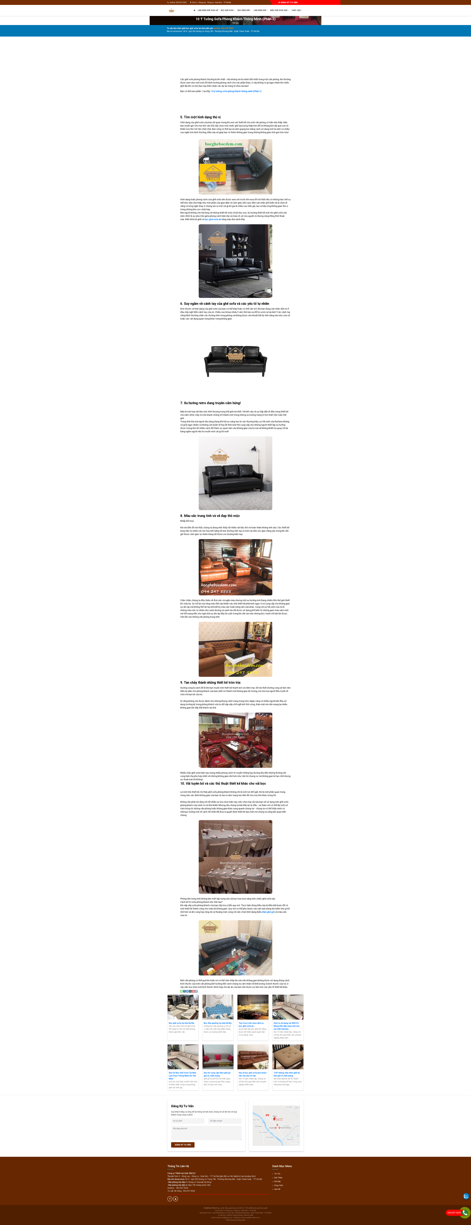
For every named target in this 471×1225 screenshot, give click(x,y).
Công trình (278, 1185)
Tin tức (235, 23)
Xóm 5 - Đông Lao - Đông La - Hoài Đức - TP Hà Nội (211, 2)
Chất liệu (296, 10)
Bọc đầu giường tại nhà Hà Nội (218, 1023)
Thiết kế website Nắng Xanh (235, 1220)
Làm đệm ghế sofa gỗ (208, 10)
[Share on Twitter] (187, 991)
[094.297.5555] (466, 1196)
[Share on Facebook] (184, 991)
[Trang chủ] (194, 10)
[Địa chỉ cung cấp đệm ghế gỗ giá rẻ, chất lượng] (218, 1057)
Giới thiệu (278, 1178)
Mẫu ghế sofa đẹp (279, 10)
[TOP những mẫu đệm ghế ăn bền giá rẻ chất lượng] (287, 1057)
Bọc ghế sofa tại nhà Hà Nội (181, 1023)
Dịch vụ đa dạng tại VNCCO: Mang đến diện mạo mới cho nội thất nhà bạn (287, 1026)
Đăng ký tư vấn (289, 2)
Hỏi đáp (277, 1181)
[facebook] (169, 1198)
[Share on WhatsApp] (181, 991)
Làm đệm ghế (260, 10)
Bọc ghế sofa (227, 10)
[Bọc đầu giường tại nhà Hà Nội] (218, 1007)
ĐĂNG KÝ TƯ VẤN (183, 1145)
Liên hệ (277, 1189)
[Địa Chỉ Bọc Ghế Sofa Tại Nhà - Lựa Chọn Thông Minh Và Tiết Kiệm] (183, 1057)
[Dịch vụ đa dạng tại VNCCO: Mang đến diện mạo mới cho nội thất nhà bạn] (287, 1007)
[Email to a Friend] (190, 991)
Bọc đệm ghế (244, 10)
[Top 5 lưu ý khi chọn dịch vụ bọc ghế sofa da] (252, 1007)
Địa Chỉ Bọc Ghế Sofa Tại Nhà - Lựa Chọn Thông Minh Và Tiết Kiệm (183, 1076)
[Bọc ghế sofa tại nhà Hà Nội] (183, 1007)
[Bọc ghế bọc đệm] (171, 10)
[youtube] (175, 1198)
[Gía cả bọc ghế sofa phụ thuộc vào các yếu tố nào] (252, 1057)
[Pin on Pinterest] (193, 991)
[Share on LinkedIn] (196, 991)
